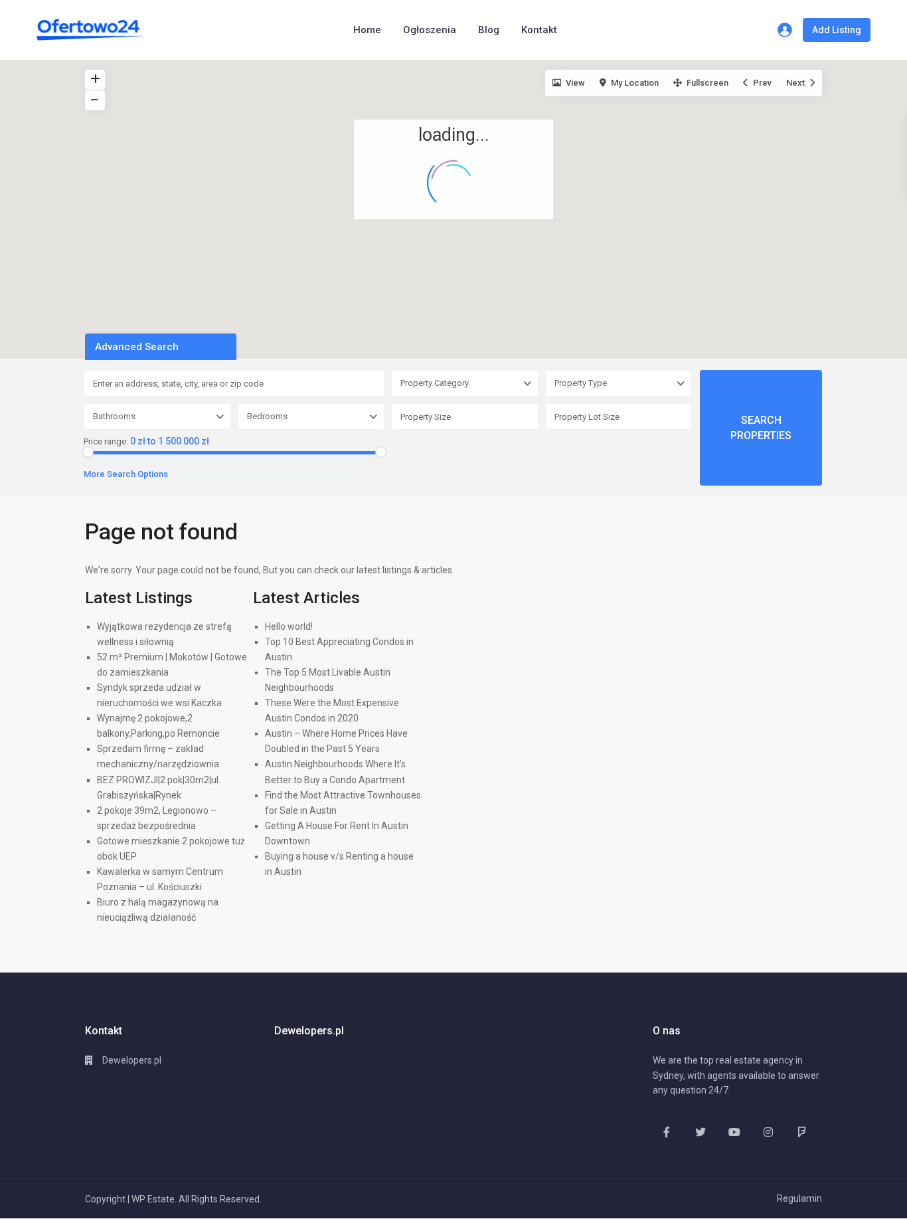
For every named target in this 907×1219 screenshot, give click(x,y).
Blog (488, 30)
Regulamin (799, 1198)
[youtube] (734, 1131)
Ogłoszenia (429, 30)
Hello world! (289, 626)
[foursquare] (801, 1131)
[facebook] (666, 1131)
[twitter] (700, 1131)
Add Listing (836, 30)
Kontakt (539, 30)
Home (367, 30)
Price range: (106, 441)
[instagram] (768, 1131)
